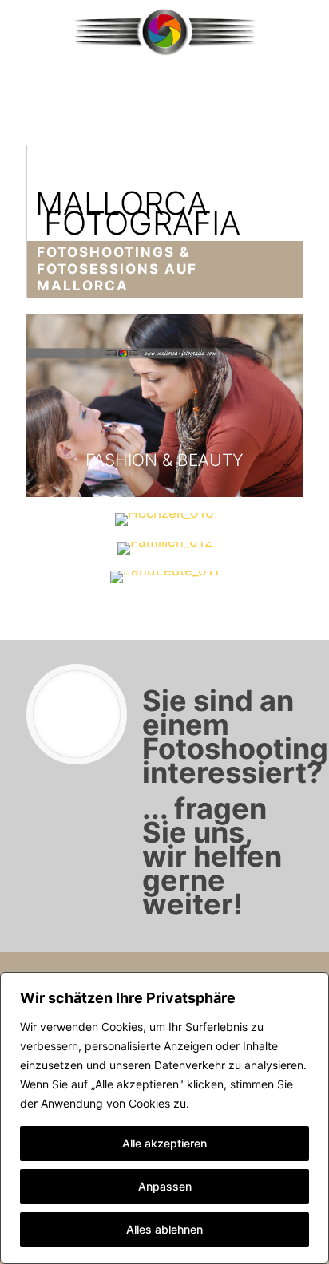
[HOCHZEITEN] (164, 519)
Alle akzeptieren (164, 1143)
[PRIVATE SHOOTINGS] (164, 548)
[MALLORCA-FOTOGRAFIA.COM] (164, 32)
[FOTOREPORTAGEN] (164, 577)
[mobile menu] (307, 31)
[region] (164, 1118)
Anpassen (165, 1186)
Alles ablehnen (164, 1229)
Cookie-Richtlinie (236, 1103)
